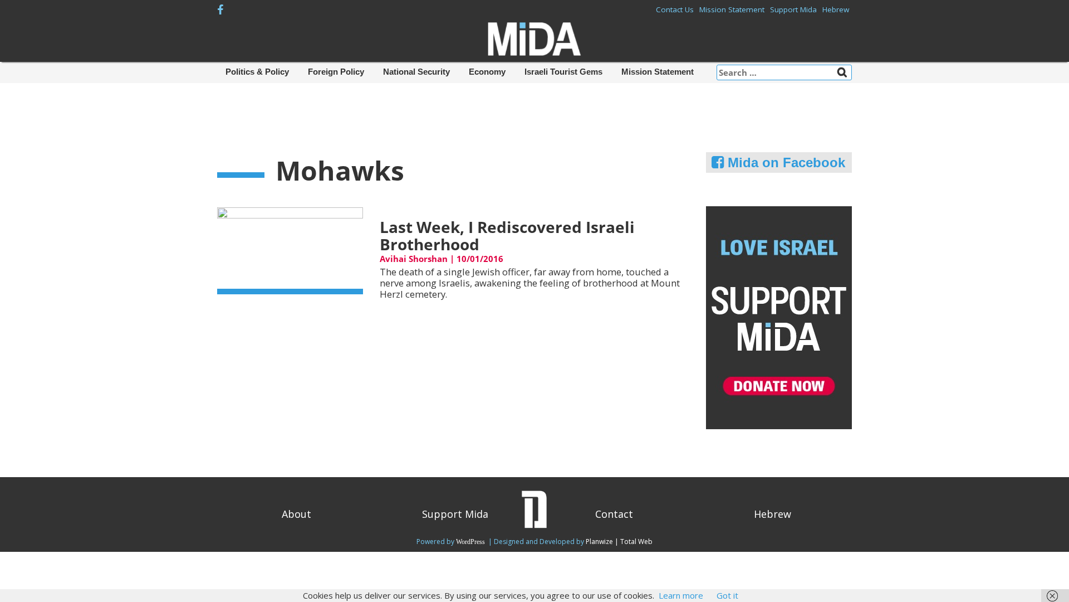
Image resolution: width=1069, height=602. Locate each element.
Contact (614, 514)
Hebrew (835, 9)
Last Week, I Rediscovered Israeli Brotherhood (507, 235)
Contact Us (675, 9)
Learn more (681, 595)
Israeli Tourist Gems (563, 71)
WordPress (471, 542)
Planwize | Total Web (619, 541)
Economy (487, 71)
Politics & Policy (257, 71)
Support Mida (793, 9)
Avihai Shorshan (414, 258)
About (296, 514)
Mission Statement (731, 9)
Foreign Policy (336, 71)
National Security (416, 71)
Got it (727, 595)
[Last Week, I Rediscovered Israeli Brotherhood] (290, 249)
